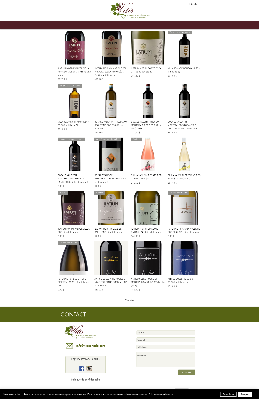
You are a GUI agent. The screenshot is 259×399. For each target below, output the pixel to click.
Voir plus (129, 300)
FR (190, 4)
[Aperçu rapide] (74, 47)
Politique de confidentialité (85, 379)
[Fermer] (255, 394)
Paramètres (228, 394)
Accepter (245, 394)
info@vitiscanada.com (90, 346)
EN (195, 4)
